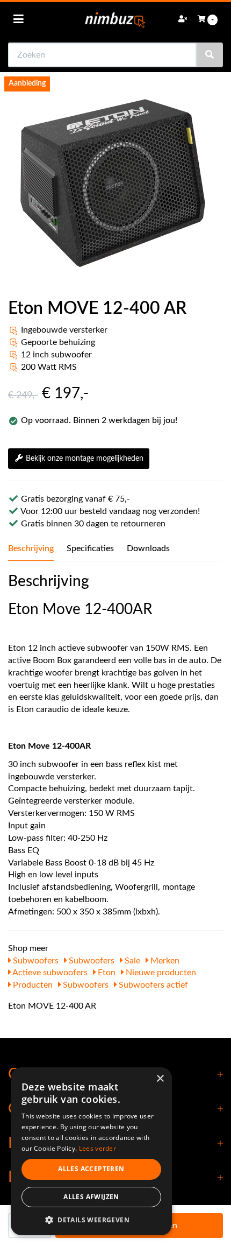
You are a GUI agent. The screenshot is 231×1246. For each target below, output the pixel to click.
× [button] (160, 1079)
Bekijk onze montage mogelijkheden (84, 458)
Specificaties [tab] (90, 548)
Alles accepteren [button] (91, 1168)
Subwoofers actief (152, 985)
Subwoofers (35, 960)
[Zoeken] (209, 55)
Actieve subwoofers (49, 972)
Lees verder (97, 1148)
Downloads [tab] (148, 548)
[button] (91, 1219)
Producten (32, 985)
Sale (131, 960)
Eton (106, 972)
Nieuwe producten (160, 972)
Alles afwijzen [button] (91, 1196)
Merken (163, 960)
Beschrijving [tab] (31, 548)
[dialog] (91, 1151)
